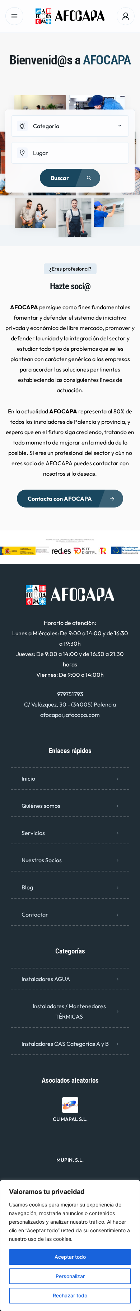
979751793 (70, 694)
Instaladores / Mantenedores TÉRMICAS (69, 1011)
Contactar (35, 914)
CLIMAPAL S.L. (70, 1119)
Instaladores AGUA (46, 978)
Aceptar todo (70, 1257)
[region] (70, 1245)
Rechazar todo (70, 1295)
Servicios (33, 832)
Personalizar (70, 1276)
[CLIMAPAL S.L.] (70, 1105)
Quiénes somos (41, 805)
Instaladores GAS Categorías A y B (65, 1043)
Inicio (28, 778)
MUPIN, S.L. (70, 1159)
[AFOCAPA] (70, 16)
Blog (27, 887)
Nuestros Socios (42, 860)
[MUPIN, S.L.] (70, 1146)
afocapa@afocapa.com (70, 714)
